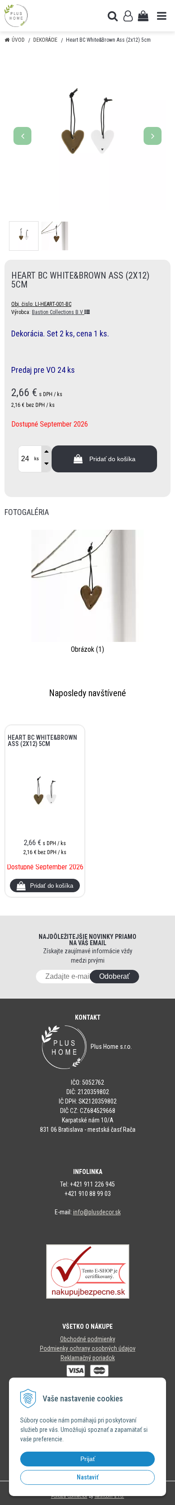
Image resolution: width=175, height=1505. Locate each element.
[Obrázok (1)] (87, 585)
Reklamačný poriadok (88, 1357)
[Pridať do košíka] (45, 885)
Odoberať (114, 976)
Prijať (87, 1458)
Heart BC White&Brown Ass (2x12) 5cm (42, 740)
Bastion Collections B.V (58, 312)
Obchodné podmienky (87, 1339)
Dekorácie (45, 40)
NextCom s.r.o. (109, 1496)
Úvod (18, 40)
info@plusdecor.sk (97, 1212)
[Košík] (143, 15)
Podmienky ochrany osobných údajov (88, 1348)
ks (36, 459)
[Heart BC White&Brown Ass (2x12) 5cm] (87, 131)
